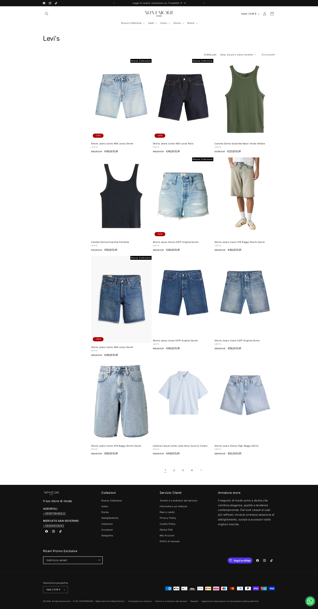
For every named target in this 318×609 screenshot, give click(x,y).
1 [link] (165, 470)
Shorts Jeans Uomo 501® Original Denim (175, 340)
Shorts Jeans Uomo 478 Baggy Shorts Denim (239, 242)
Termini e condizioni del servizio (178, 500)
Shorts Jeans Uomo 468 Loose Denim (112, 143)
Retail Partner (118, 601)
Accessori (107, 529)
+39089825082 (53, 525)
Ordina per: (210, 54)
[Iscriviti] (99, 560)
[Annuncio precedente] (113, 3)
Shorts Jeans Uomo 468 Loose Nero (173, 143)
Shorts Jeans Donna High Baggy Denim (236, 445)
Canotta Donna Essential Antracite (110, 242)
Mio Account (167, 535)
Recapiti (194, 601)
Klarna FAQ (166, 529)
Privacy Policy (168, 517)
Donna (105, 512)
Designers (107, 535)
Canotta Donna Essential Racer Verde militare (239, 143)
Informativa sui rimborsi (173, 506)
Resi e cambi (167, 512)
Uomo (104, 506)
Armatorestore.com (61, 601)
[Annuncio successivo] (204, 3)
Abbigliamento (109, 517)
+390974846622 (54, 513)
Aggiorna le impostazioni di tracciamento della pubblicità (230, 601)
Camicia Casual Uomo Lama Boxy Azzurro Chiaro (180, 445)
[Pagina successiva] (201, 470)
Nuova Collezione (111, 500)
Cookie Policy (168, 523)
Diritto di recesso (170, 541)
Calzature (107, 523)
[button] (46, 13)
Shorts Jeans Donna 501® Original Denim (176, 242)
